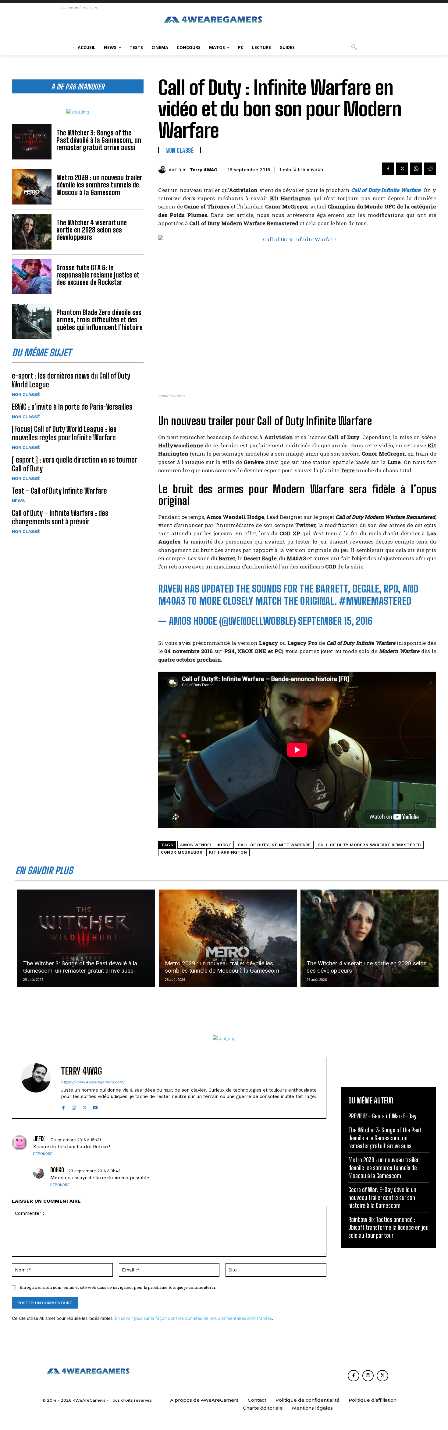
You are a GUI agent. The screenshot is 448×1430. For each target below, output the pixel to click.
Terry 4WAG (203, 170)
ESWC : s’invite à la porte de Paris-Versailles (72, 406)
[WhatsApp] (416, 169)
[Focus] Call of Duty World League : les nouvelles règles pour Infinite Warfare (64, 433)
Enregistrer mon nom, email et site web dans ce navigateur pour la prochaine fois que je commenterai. (118, 1287)
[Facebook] (388, 169)
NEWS (18, 500)
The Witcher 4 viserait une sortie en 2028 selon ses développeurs (91, 230)
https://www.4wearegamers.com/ (93, 1082)
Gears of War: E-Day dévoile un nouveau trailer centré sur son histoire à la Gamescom (382, 1197)
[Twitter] (402, 169)
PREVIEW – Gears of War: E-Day (382, 1116)
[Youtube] (95, 1106)
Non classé (26, 394)
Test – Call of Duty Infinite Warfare (59, 490)
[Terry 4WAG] (163, 169)
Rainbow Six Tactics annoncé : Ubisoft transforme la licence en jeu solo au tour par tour (388, 1227)
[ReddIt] (430, 169)
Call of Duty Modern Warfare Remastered (369, 845)
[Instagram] (74, 1106)
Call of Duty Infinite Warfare (274, 845)
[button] (354, 47)
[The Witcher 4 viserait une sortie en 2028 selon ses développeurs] (32, 232)
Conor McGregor (181, 852)
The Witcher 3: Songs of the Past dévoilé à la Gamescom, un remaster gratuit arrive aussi (98, 140)
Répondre (42, 1154)
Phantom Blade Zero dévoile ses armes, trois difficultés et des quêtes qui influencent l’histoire (99, 319)
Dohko (57, 1169)
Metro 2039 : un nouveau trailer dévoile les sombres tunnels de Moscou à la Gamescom (99, 184)
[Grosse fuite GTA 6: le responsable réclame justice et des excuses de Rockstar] (32, 277)
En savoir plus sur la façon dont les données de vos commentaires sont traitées (193, 1318)
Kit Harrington (228, 852)
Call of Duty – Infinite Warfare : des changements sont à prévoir (60, 517)
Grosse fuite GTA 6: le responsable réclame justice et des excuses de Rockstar (98, 275)
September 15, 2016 (335, 621)
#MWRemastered (375, 601)
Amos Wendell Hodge (205, 845)
